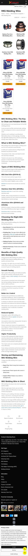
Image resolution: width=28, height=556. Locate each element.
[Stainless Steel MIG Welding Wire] (7, 44)
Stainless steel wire (6, 191)
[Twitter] (14, 522)
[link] (14, 553)
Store (7, 13)
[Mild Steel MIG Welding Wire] (21, 26)
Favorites (19, 423)
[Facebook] (14, 519)
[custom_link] (25, 553)
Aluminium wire (5, 211)
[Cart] (26, 4)
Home (3, 13)
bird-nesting (14, 276)
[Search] (26, 1)
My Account (19, 418)
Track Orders (8, 423)
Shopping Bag (8, 429)
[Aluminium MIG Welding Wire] (21, 44)
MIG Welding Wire (6, 15)
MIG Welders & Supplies (17, 13)
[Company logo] (14, 2)
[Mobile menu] (2, 2)
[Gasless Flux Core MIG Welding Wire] (7, 26)
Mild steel (12, 234)
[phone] (25, 549)
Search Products (8, 418)
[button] (14, 547)
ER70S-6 (3, 183)
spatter (15, 317)
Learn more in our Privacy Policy (9, 542)
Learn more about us (6, 544)
